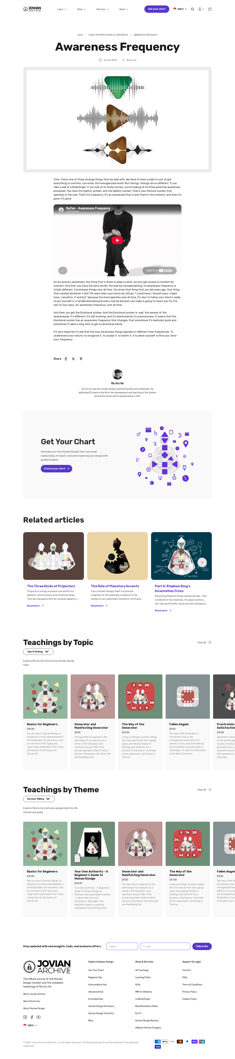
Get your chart (156, 9)
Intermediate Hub (97, 984)
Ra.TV (138, 1013)
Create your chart (55, 468)
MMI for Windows (143, 991)
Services (100, 9)
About (122, 9)
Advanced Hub (95, 991)
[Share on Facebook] (65, 359)
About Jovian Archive (34, 994)
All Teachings (142, 970)
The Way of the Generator (133, 726)
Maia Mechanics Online (146, 1006)
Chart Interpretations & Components (108, 35)
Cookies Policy (189, 999)
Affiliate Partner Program (148, 1027)
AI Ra (137, 984)
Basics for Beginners (42, 724)
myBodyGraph (142, 999)
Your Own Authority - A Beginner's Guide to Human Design (91, 875)
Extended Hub (95, 999)
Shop (79, 9)
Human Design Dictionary (101, 1006)
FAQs (184, 977)
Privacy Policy (189, 991)
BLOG (80, 35)
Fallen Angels (179, 724)
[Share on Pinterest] (81, 359)
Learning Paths (143, 977)
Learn (60, 9)
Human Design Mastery (147, 1020)
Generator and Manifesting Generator (91, 726)
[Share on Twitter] (73, 359)
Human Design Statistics (101, 1013)
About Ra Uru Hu (31, 1001)
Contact (186, 970)
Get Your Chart (96, 970)
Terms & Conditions (192, 984)
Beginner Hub (95, 977)
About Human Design (34, 1008)
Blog (90, 1020)
